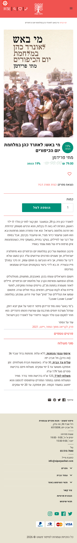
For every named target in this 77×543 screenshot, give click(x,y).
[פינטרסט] (54, 400)
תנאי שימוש (66, 501)
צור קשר (67, 490)
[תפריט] (71, 9)
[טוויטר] (59, 400)
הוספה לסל (41, 207)
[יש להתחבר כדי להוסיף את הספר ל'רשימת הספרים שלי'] (20, 9)
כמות (70, 199)
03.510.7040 (66, 451)
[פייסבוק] (63, 400)
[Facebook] (63, 513)
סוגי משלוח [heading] (65, 343)
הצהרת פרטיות (64, 496)
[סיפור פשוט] (38, 9)
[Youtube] (57, 513)
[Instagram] (50, 513)
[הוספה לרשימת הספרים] (69, 173)
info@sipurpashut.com (61, 461)
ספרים (64, 468)
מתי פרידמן (62, 157)
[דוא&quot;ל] (49, 400)
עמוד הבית (62, 475)
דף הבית (63, 22)
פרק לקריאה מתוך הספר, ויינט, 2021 (52, 327)
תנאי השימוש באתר (58, 482)
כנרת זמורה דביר (47, 185)
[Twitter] (70, 513)
